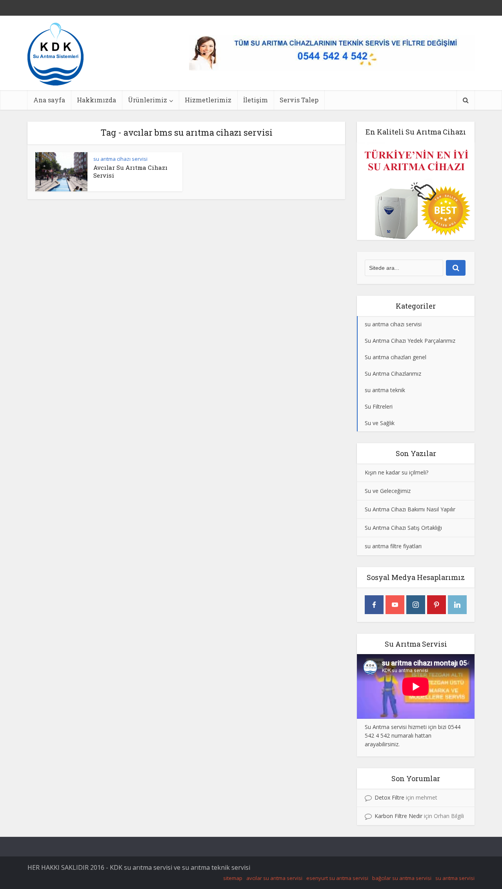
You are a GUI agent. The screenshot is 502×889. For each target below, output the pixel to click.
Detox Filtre (389, 797)
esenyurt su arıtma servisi (337, 878)
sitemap (232, 878)
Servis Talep (299, 100)
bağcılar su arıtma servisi (401, 878)
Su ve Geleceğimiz (388, 490)
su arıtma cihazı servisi (120, 158)
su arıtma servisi (455, 878)
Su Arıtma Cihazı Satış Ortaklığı (403, 527)
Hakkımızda (96, 100)
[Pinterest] (436, 604)
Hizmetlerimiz (208, 100)
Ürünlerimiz (147, 100)
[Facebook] (374, 604)
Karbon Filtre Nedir (398, 816)
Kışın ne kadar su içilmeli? (396, 472)
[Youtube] (395, 604)
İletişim (255, 100)
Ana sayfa (49, 100)
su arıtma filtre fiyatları (393, 546)
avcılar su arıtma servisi (274, 878)
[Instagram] (415, 604)
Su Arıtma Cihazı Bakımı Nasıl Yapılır (410, 509)
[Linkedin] (457, 604)
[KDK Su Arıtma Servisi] (55, 53)
